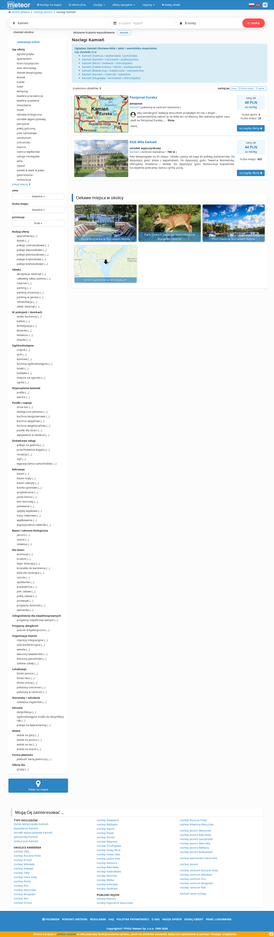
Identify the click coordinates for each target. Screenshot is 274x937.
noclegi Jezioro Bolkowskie (196, 852)
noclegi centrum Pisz (193, 879)
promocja (18, 217)
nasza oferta (172, 919)
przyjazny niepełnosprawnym (37, 620)
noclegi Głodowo (107, 888)
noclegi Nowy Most (108, 850)
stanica (21, 147)
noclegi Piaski (105, 833)
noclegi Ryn (21, 898)
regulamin (98, 919)
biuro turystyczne (28, 63)
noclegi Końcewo (107, 884)
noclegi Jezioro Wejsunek (195, 830)
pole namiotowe (27, 133)
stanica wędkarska (28, 151)
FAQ (111, 919)
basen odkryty (28, 483)
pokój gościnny (26, 128)
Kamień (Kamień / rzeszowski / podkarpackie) (110, 59)
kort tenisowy (27, 501)
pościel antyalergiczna (33, 630)
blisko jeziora (27, 673)
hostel (20, 82)
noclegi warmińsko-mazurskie (198, 858)
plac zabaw (26, 591)
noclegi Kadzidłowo (109, 871)
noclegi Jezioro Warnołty (195, 843)
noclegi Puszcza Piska (193, 820)
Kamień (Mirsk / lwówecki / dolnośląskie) (107, 63)
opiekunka (25, 582)
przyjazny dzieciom (31, 605)
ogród (23, 382)
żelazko (23, 339)
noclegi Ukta (21, 851)
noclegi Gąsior (106, 828)
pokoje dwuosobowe (32, 250)
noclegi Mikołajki (24, 864)
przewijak (25, 600)
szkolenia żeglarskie (31, 702)
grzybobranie (27, 492)
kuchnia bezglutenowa (33, 416)
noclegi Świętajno (108, 820)
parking (24, 288)
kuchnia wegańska (30, 421)
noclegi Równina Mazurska (196, 824)
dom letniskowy (26, 68)
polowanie (25, 506)
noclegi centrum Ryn (193, 887)
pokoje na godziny (30, 445)
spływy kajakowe (29, 511)
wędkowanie (27, 520)
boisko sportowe (29, 487)
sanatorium (24, 137)
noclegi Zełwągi (23, 868)
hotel (20, 86)
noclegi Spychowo (25, 890)
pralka (23, 392)
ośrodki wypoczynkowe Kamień (33, 832)
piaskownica (27, 586)
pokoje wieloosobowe (32, 264)
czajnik (23, 350)
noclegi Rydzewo (107, 824)
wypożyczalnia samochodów (36, 463)
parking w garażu (30, 297)
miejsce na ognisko (31, 377)
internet (24, 283)
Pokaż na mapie (38, 789)
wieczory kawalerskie (32, 654)
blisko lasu (25, 678)
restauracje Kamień (26, 841)
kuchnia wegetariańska (33, 425)
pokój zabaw (27, 596)
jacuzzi (23, 535)
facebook (52, 919)
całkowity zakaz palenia (33, 278)
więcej (134, 126)
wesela (23, 649)
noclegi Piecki (22, 881)
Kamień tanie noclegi (193, 893)
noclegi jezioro (189, 864)
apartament (24, 58)
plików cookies (66, 934)
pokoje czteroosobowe (33, 245)
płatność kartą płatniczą (34, 759)
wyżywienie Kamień (26, 828)
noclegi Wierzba (107, 875)
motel (20, 110)
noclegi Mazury (106, 898)
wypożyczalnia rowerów (34, 525)
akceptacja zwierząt (31, 274)
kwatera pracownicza (30, 96)
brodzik (24, 559)
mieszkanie (24, 105)
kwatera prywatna (28, 100)
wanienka (25, 610)
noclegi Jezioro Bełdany (194, 847)
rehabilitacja (27, 302)
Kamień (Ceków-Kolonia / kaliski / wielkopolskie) (111, 67)
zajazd (21, 165)
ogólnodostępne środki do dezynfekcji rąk (40, 718)
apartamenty (27, 236)
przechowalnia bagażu (33, 449)
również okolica (23, 32)
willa (20, 161)
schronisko (23, 142)
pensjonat (23, 124)
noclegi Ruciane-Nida (27, 855)
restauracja (24, 179)
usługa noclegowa (28, 156)
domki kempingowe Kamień (31, 824)
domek (21, 77)
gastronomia (25, 175)
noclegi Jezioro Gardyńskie (196, 839)
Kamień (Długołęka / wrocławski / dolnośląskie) (111, 78)
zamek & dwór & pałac (31, 170)
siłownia (24, 544)
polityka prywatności (132, 919)
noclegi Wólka (105, 880)
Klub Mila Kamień (143, 142)
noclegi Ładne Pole (108, 858)
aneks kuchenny (29, 316)
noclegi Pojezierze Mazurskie (115, 903)
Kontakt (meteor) (74, 919)
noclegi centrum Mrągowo (196, 883)
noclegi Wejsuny (107, 863)
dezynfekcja (26, 712)
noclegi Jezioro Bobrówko (195, 835)
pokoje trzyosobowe (31, 259)
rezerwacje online (28, 42)
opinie (261, 88)
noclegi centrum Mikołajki (196, 874)
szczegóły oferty (249, 128)
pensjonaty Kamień (26, 837)
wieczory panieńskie (31, 658)
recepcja (24, 454)
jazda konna (26, 497)
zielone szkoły (27, 663)
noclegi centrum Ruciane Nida (199, 870)
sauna (23, 539)
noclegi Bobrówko (108, 867)
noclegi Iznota (105, 837)
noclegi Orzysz (23, 902)
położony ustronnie (31, 687)
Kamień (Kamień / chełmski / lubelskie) (106, 74)
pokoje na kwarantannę (34, 725)
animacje (25, 554)
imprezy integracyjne (32, 640)
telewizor (25, 335)
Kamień (134, 107)
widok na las (27, 744)
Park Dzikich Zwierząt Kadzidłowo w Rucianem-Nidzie (169, 237)
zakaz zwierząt (28, 306)
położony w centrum (32, 692)
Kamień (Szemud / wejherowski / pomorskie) (109, 55)
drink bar (25, 407)
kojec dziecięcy (28, 563)
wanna (23, 397)
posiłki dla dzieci (29, 430)
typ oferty (18, 49)
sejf (21, 459)
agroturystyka (25, 54)
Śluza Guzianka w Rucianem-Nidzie (105, 239)
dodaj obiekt (193, 919)
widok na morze (29, 749)
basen (23, 473)
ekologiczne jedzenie (32, 411)
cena (15, 190)
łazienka (24, 330)
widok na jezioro (29, 740)
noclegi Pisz (21, 885)
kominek (24, 359)
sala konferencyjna (31, 644)
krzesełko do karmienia (33, 568)
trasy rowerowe (28, 515)
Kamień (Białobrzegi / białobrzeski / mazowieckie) (113, 70)
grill (21, 354)
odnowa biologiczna (29, 114)
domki (23, 240)
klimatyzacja (27, 326)
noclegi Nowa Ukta (108, 854)
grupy (23, 769)
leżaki (22, 368)
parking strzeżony (30, 292)
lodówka (24, 373)
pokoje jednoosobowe (32, 254)
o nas (156, 919)
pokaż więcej (20, 184)
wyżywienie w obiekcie (33, 435)
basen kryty (26, 478)
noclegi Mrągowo (24, 894)
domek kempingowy (29, 72)
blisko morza (27, 682)
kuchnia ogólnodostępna (34, 363)
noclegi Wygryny (107, 841)
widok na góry (28, 735)
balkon (23, 321)
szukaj (255, 23)
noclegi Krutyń (23, 860)
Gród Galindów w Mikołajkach (105, 280)
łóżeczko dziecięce (30, 573)
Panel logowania (219, 919)
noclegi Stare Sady (25, 877)
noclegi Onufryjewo (109, 846)
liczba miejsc (20, 204)
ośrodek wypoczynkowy (31, 119)
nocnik (23, 577)
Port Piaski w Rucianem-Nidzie (233, 239)
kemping (22, 91)
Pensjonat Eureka (143, 97)
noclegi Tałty (21, 873)
